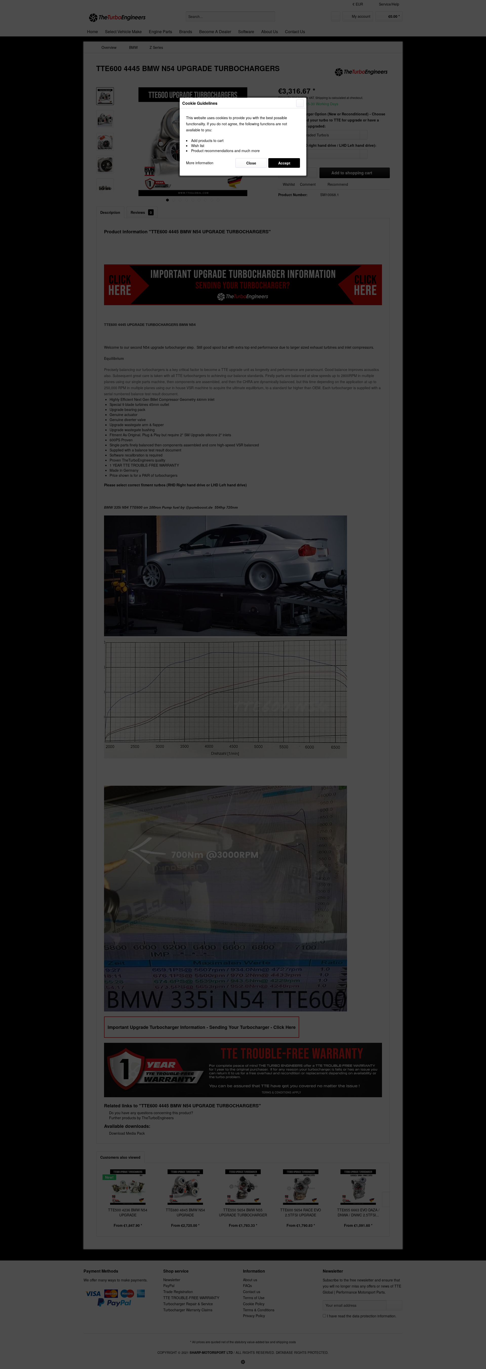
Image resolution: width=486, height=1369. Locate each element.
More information (199, 162)
